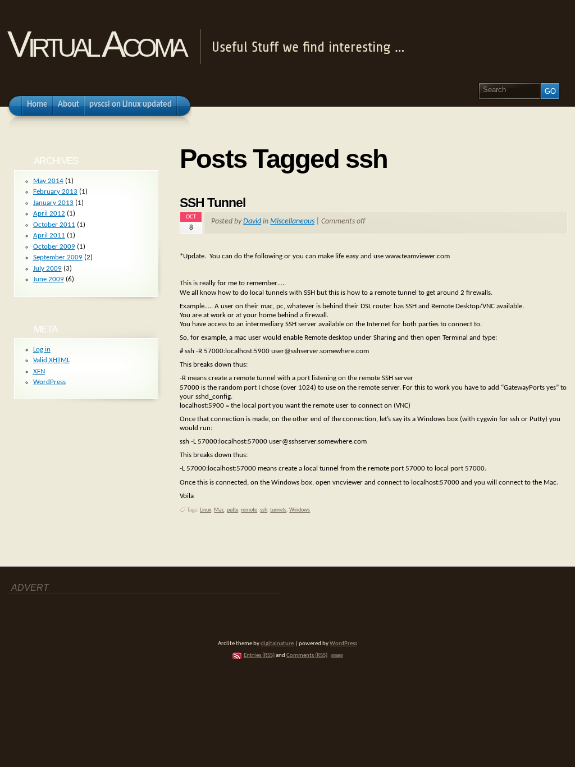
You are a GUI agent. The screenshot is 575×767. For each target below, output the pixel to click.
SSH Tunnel (212, 202)
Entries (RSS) (259, 655)
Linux (205, 510)
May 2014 (48, 181)
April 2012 (49, 213)
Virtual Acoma (96, 44)
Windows (299, 510)
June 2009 (48, 279)
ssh (263, 510)
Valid (51, 360)
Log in (42, 349)
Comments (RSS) (306, 655)
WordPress (49, 382)
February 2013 (55, 191)
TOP (337, 656)
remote (249, 510)
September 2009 (58, 257)
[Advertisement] (73, 612)
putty (232, 510)
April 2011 (49, 235)
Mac (219, 510)
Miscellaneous (292, 221)
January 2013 (53, 203)
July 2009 (47, 268)
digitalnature (277, 644)
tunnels (278, 510)
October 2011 (54, 225)
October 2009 (54, 246)
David (252, 221)
